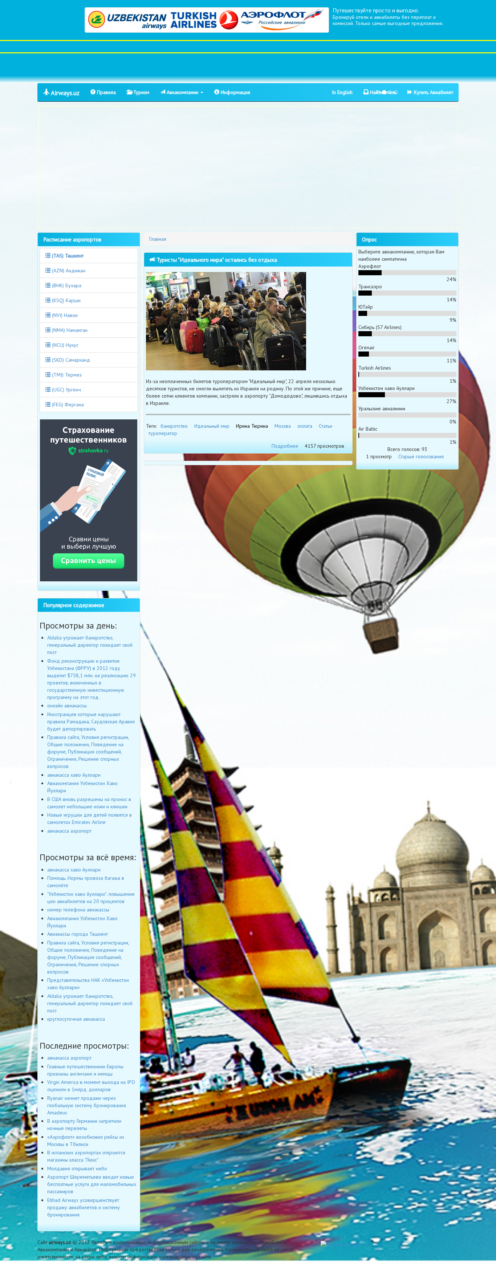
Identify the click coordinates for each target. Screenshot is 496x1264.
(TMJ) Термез (66, 374)
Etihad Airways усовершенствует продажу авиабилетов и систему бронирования (83, 1207)
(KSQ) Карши (65, 300)
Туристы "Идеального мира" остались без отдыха (216, 259)
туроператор (163, 433)
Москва (283, 426)
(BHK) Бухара (65, 285)
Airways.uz (64, 93)
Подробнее (285, 446)
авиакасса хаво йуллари (74, 775)
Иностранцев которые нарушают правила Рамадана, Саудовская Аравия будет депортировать (91, 721)
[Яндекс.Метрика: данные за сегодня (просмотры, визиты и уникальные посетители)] (341, 1244)
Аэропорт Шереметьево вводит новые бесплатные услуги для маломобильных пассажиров (91, 1184)
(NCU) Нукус (64, 345)
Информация (234, 92)
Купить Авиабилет (432, 92)
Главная (157, 239)
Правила (105, 92)
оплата (304, 426)
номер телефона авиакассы (78, 909)
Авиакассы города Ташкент (77, 934)
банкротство (174, 426)
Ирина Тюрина (252, 426)
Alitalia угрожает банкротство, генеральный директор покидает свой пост (90, 644)
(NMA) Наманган (69, 330)
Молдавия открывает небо (77, 1168)
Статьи (325, 426)
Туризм (140, 92)
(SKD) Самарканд (70, 360)
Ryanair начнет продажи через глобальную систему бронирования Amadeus (86, 1105)
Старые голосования (421, 456)
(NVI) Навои (64, 315)
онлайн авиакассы (67, 705)
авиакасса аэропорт (69, 831)
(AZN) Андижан (67, 270)
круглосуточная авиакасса (76, 1019)
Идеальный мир (211, 426)
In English (342, 92)
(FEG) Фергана (67, 404)
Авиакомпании (182, 92)
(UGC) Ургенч (65, 389)
